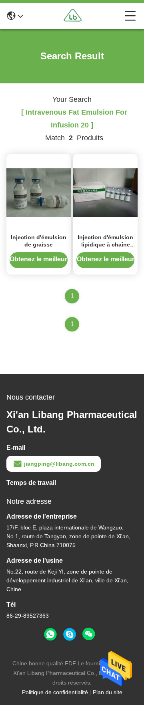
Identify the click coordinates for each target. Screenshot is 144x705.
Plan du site (107, 692)
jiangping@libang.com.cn (59, 464)
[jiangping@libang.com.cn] (69, 634)
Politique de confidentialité (55, 692)
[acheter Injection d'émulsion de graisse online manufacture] (38, 192)
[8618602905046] (50, 634)
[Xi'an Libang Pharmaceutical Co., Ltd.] (74, 16)
